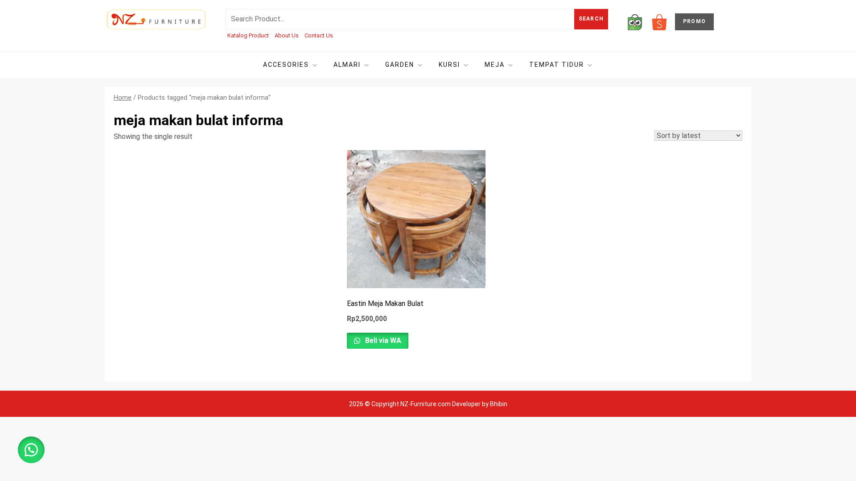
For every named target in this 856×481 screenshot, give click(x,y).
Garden (399, 64)
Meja (495, 64)
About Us (287, 35)
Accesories (286, 64)
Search (591, 19)
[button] (31, 449)
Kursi (449, 64)
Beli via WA (382, 340)
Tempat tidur (556, 64)
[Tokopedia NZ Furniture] (635, 21)
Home (123, 98)
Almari (347, 64)
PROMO (694, 21)
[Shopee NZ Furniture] (659, 21)
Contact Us (319, 35)
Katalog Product (248, 35)
